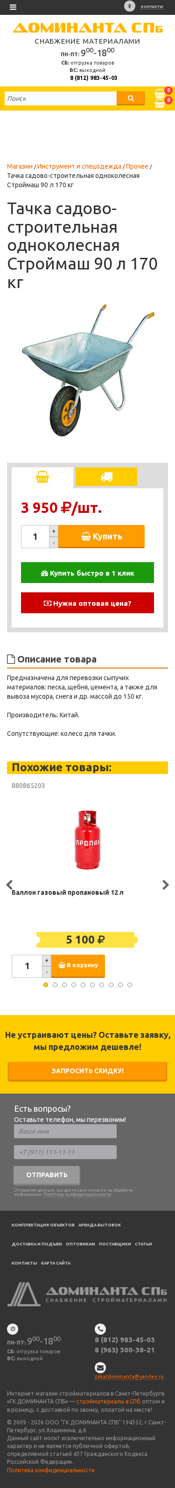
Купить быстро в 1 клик (91, 573)
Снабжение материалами (88, 41)
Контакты (152, 7)
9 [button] (120, 985)
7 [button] (101, 985)
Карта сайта (55, 1263)
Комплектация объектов (43, 1225)
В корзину (81, 965)
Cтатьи (143, 1244)
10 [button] (129, 985)
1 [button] (45, 985)
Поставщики (115, 1244)
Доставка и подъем (37, 1244)
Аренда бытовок (99, 1225)
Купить (106, 536)
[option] (87, 370)
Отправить (47, 1175)
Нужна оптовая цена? (91, 603)
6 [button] (92, 985)
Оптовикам (80, 1244)
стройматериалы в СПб (108, 1401)
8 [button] (111, 985)
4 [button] (73, 985)
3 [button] (64, 985)
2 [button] (55, 985)
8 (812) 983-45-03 (94, 78)
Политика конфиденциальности (77, 1194)
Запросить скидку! (88, 1071)
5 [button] (83, 985)
